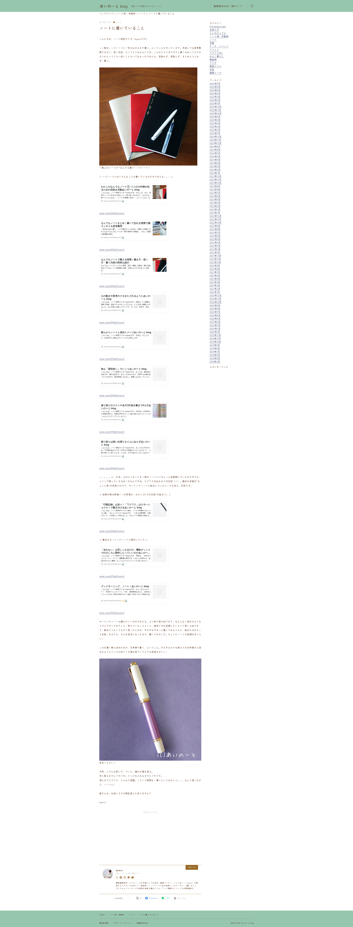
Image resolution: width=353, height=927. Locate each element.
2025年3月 (215, 126)
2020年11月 (215, 298)
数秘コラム (215, 66)
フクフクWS (216, 52)
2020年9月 (215, 305)
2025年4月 (215, 123)
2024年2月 (215, 169)
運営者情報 (103, 923)
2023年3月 (215, 206)
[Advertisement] (150, 835)
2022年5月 (215, 239)
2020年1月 (215, 331)
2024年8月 (215, 149)
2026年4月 (215, 93)
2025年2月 (215, 129)
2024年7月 (215, 153)
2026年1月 (215, 103)
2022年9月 (215, 225)
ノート (118, 22)
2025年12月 (216, 106)
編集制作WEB (142, 923)
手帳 (212, 43)
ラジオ (213, 62)
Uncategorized (218, 26)
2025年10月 (216, 113)
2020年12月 (216, 295)
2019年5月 (215, 358)
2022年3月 (215, 245)
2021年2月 (215, 288)
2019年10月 (215, 341)
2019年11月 (215, 338)
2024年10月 (216, 143)
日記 (212, 69)
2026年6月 (215, 86)
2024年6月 (215, 156)
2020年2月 (215, 328)
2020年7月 (215, 312)
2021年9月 (215, 265)
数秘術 (213, 59)
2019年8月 (215, 348)
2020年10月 (216, 302)
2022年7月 (215, 232)
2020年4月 (215, 321)
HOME (102, 914)
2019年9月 (215, 345)
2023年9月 (215, 186)
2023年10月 (216, 182)
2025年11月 (215, 110)
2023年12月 (216, 176)
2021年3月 (215, 285)
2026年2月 (215, 100)
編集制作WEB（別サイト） (229, 6)
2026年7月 (215, 83)
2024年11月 (215, 139)
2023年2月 (215, 209)
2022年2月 (215, 249)
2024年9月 (215, 146)
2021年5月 (215, 278)
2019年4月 (215, 361)
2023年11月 (215, 179)
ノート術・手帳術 (219, 36)
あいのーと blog (114, 6)
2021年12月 (215, 255)
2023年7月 (215, 192)
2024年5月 (215, 159)
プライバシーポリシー (122, 923)
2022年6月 (215, 235)
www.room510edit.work (111, 213)
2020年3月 (215, 325)
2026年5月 (215, 90)
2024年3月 (215, 166)
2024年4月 (215, 163)
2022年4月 (215, 242)
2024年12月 (216, 136)
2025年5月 (215, 120)
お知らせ (214, 29)
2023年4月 (215, 202)
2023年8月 (215, 189)
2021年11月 (215, 259)
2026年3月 (215, 96)
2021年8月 (215, 269)
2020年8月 (215, 308)
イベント (214, 49)
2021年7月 (215, 272)
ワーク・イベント (219, 46)
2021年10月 (215, 262)
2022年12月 (216, 216)
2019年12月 (215, 335)
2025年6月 (215, 116)
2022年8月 (215, 229)
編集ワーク (215, 72)
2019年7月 (215, 351)
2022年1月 (215, 252)
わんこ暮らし (217, 56)
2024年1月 (215, 173)
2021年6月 (215, 275)
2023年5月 (215, 199)
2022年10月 (216, 222)
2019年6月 (215, 355)
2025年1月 (215, 133)
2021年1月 (215, 292)
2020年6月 (215, 315)
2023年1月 (215, 212)
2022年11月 (215, 219)
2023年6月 (215, 196)
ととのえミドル (218, 33)
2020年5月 (215, 318)
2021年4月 (215, 282)
